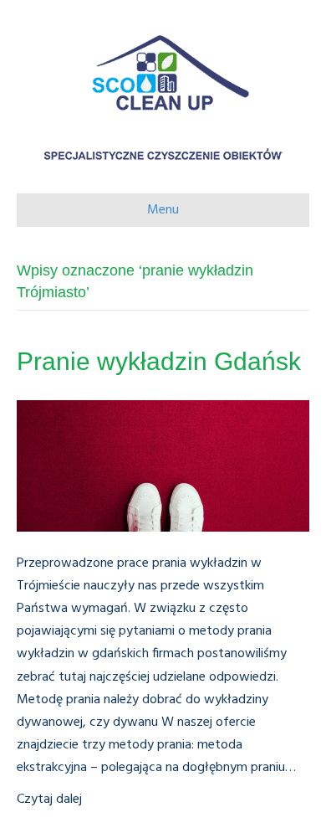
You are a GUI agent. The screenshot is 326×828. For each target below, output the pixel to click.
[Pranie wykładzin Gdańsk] (163, 465)
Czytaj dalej (49, 799)
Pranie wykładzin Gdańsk (159, 361)
